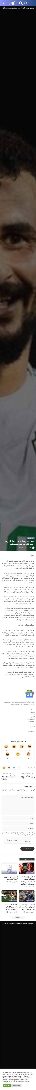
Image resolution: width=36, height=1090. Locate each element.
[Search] (4, 3)
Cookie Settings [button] (16, 1085)
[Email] (4, 768)
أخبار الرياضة (30, 538)
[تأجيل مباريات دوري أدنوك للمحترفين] (9, 869)
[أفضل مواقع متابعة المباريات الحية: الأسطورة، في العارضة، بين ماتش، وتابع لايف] (26, 869)
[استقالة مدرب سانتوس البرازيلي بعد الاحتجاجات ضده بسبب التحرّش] (26, 896)
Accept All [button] (7, 1085)
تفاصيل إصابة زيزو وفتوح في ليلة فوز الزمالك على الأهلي (11, 906)
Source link (31, 731)
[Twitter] (14, 768)
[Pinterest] (9, 768)
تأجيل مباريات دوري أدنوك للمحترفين (10, 877)
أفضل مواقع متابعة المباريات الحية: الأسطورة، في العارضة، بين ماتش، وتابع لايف (26, 880)
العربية (29, 547)
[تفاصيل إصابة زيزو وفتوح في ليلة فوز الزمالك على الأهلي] (9, 896)
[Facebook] (19, 768)
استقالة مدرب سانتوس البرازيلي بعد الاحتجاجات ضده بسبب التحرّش (26, 906)
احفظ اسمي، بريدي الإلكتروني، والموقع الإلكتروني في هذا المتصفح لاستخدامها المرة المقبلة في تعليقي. (17, 833)
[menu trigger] (32, 3)
